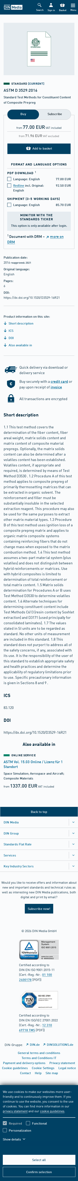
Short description (20, 323)
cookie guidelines (52, 1111)
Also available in (20, 345)
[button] (51, 7)
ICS (10, 330)
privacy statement (15, 1111)
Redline (18, 185)
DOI (11, 338)
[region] (39, 1118)
